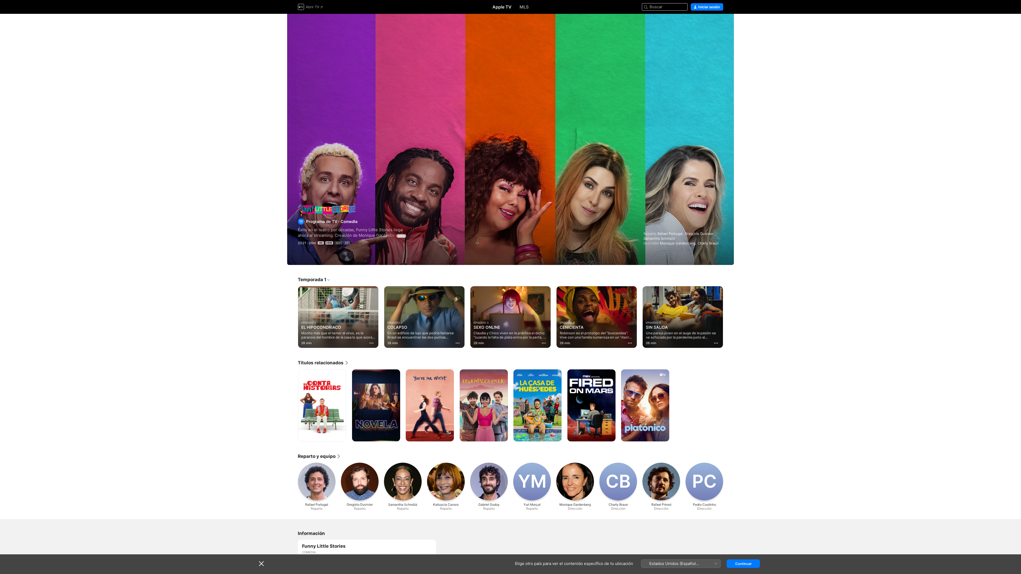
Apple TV (502, 7)
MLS (524, 7)
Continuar (743, 564)
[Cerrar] (261, 563)
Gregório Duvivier (699, 233)
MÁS (401, 236)
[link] (323, 363)
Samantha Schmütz (659, 238)
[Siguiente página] (728, 317)
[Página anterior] (292, 317)
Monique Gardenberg (678, 243)
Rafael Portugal (670, 233)
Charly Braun (708, 243)
